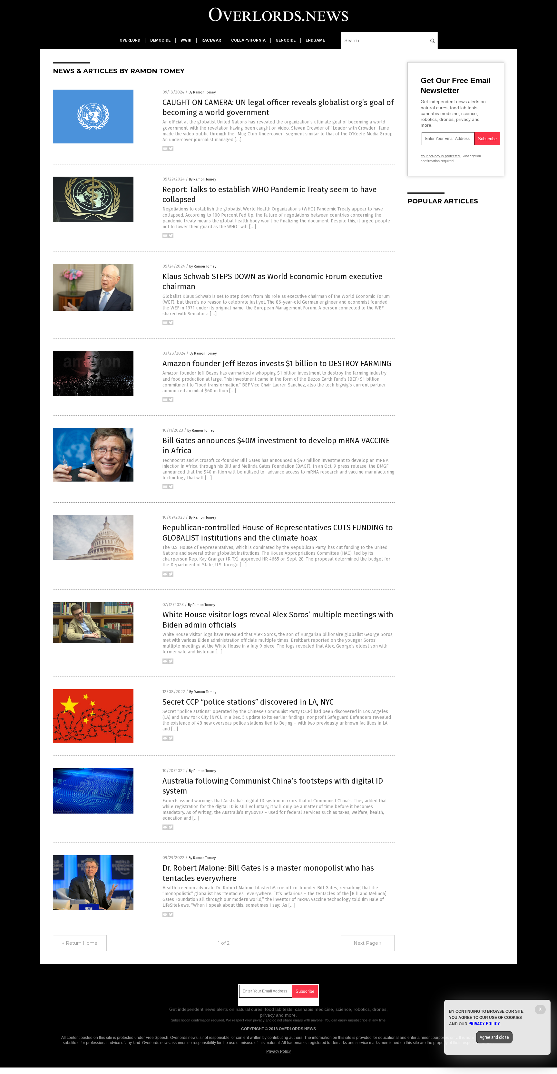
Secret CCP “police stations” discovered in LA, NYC (248, 702)
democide (160, 40)
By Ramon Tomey (202, 92)
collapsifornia (248, 40)
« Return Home (79, 943)
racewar (211, 40)
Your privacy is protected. (441, 156)
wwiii (186, 40)
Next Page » (368, 943)
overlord (130, 40)
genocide (286, 40)
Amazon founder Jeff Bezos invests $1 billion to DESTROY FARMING (276, 363)
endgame (315, 40)
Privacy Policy (278, 1051)
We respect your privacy (245, 1020)
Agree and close (494, 1037)
